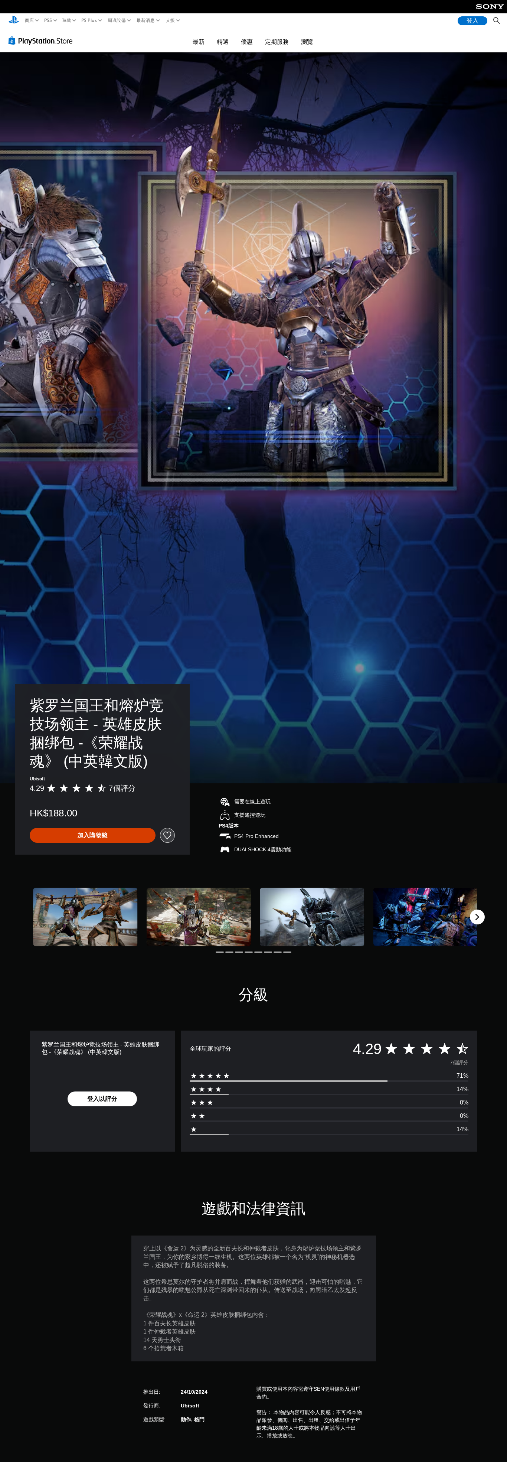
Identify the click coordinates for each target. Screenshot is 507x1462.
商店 (29, 20)
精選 (223, 41)
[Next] (477, 917)
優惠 (247, 41)
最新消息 (146, 20)
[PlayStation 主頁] (13, 20)
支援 (170, 20)
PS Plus (89, 20)
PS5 (48, 20)
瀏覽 (307, 41)
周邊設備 (116, 20)
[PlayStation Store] (42, 40)
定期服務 (277, 41)
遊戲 (66, 20)
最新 (199, 41)
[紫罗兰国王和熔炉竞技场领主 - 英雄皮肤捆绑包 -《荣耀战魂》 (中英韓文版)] (85, 917)
